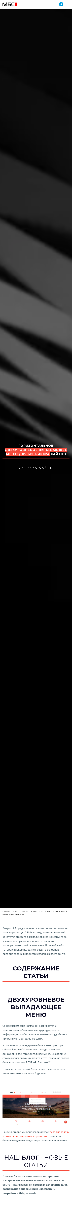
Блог (15, 911)
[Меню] (67, 4)
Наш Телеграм (61, 4)
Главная (7, 911)
